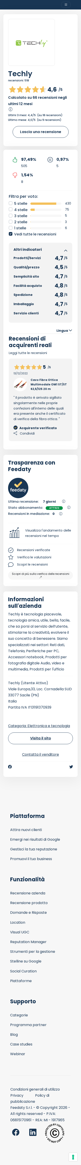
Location (17, 922)
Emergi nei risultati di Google (35, 839)
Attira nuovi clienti (26, 829)
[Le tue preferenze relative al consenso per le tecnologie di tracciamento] (73, 1157)
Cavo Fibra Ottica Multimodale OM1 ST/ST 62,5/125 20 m (49, 384)
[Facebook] (10, 767)
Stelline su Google (25, 961)
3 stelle (20, 216)
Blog (14, 1034)
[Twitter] (71, 767)
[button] (40, 533)
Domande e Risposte (28, 912)
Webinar (17, 1054)
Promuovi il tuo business (31, 858)
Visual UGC (19, 932)
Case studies (21, 1044)
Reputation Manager (28, 941)
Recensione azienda (27, 893)
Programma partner (28, 1024)
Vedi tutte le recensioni (35, 234)
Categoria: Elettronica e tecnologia (39, 725)
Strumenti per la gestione (32, 951)
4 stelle (20, 209)
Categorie (19, 1015)
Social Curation (23, 971)
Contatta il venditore (40, 754)
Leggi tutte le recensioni (28, 353)
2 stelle (20, 222)
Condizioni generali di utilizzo (35, 1089)
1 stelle (20, 228)
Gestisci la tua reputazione (33, 849)
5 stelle (20, 203)
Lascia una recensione (40, 131)
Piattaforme (21, 980)
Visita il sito (40, 738)
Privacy (16, 1095)
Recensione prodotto (29, 902)
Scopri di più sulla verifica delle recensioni (40, 574)
